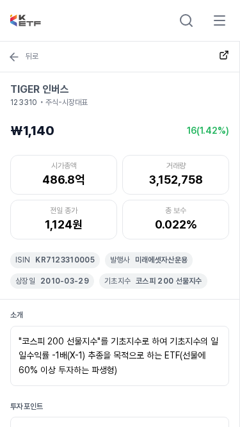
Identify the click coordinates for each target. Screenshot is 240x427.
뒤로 (32, 56)
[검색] (186, 20)
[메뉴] (219, 20)
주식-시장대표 (66, 102)
